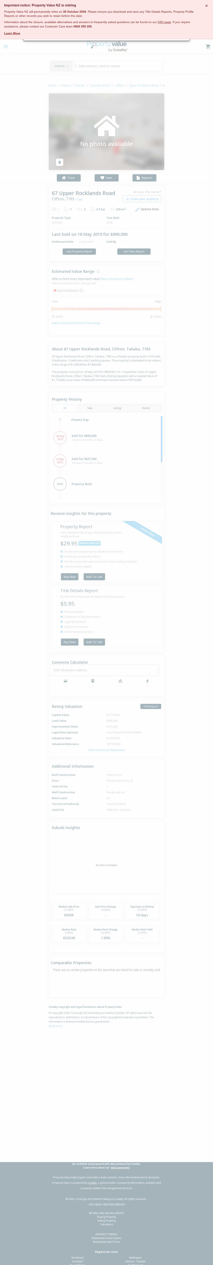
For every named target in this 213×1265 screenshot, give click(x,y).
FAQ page (164, 22)
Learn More (12, 33)
